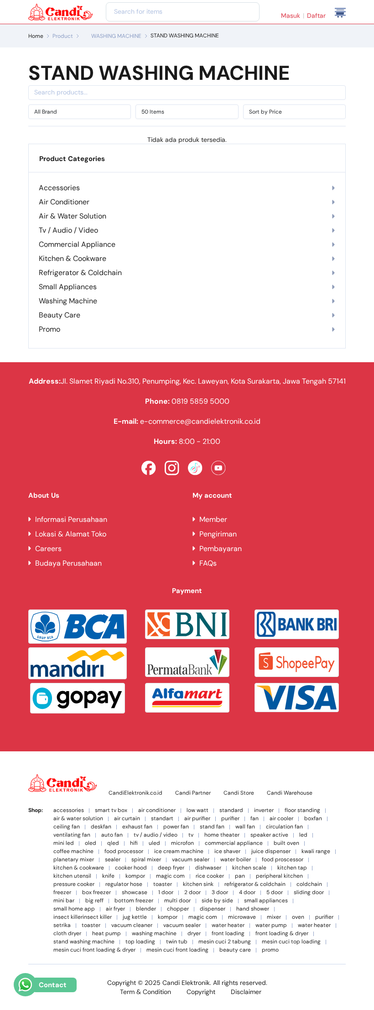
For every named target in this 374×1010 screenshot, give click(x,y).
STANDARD (231, 810)
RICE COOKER (210, 876)
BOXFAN (313, 818)
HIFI (134, 843)
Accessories (59, 188)
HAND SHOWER (252, 909)
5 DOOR (274, 892)
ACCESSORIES (68, 810)
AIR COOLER (281, 818)
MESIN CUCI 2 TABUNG (224, 941)
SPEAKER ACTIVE (269, 835)
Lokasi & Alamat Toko (70, 534)
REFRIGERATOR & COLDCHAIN (255, 884)
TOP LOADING (140, 941)
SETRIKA (62, 925)
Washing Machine (68, 301)
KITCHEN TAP (292, 867)
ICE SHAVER (227, 851)
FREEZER (62, 892)
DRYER (194, 933)
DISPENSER (212, 909)
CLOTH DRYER (67, 933)
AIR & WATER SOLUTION (78, 818)
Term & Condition (145, 992)
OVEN (298, 917)
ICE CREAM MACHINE (178, 851)
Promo (49, 329)
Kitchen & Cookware (72, 258)
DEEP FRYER (171, 867)
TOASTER (162, 884)
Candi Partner (193, 793)
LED (303, 835)
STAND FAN (212, 826)
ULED (154, 843)
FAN (254, 818)
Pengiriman (218, 534)
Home (35, 36)
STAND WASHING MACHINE (83, 941)
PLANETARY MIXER (73, 859)
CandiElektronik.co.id (135, 793)
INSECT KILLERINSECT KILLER (82, 917)
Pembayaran (220, 548)
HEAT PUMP (106, 933)
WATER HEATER (228, 925)
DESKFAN (101, 826)
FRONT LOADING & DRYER (281, 933)
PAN (240, 876)
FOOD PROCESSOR (123, 851)
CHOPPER (178, 909)
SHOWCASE (134, 892)
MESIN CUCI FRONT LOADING (177, 950)
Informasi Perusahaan (71, 519)
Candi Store (238, 793)
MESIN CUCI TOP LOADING (291, 941)
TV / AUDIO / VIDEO (155, 835)
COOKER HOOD (131, 867)
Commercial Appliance (77, 244)
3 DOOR (220, 892)
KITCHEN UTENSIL (72, 876)
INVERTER (264, 810)
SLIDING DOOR (309, 892)
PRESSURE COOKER (73, 884)
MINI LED (63, 843)
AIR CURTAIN (127, 818)
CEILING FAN (66, 826)
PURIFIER (230, 818)
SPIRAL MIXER (146, 859)
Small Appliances (68, 287)
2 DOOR (192, 892)
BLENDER (146, 909)
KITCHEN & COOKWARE (78, 867)
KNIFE (108, 876)
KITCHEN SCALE (249, 867)
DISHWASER (208, 867)
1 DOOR (165, 892)
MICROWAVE (242, 917)
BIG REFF (94, 900)
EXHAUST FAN (137, 826)
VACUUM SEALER (190, 859)
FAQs (208, 563)
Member (213, 519)
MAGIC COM (170, 876)
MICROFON (182, 843)
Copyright (201, 992)
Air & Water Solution (72, 216)
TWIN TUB (176, 941)
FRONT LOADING (228, 933)
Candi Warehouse (289, 793)
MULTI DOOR (177, 900)
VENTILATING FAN (71, 835)
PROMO (270, 950)
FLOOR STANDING (302, 810)
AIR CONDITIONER (157, 810)
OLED (90, 843)
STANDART (162, 818)
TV (190, 835)
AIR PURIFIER (197, 818)
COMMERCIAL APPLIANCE (234, 843)
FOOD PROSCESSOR (282, 859)
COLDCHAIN (309, 884)
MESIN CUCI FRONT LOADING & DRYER (94, 950)
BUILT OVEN (286, 843)
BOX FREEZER (96, 892)
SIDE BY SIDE (217, 900)
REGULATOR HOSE (123, 884)
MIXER (274, 917)
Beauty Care (59, 315)
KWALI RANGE (315, 851)
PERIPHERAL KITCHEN (279, 876)
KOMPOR (135, 876)
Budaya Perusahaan (68, 563)
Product (62, 36)
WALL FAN (245, 826)
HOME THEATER (221, 835)
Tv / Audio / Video (68, 230)
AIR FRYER (115, 909)
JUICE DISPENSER (271, 851)
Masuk (290, 15)
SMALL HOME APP (74, 909)
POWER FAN (176, 826)
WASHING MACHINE (116, 36)
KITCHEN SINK (198, 884)
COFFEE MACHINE (73, 851)
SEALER (112, 859)
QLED (113, 843)
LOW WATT (197, 810)
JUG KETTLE (135, 917)
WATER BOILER (235, 859)
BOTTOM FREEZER (133, 900)
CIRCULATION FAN (284, 826)
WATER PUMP (271, 925)
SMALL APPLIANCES (266, 900)
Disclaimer (246, 992)
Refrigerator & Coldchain (80, 272)
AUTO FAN (112, 835)
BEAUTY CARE (235, 950)
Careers (48, 548)
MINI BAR (63, 900)
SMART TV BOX (111, 810)
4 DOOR (247, 892)
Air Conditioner (64, 202)
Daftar (316, 15)
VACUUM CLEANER (131, 925)
